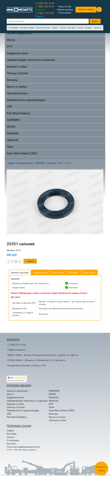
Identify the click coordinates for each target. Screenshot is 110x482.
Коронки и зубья (17, 66)
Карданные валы (17, 53)
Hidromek (12, 140)
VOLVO (11, 126)
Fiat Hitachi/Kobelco (18, 113)
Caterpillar (13, 133)
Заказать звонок (86, 9)
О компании (13, 27)
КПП (9, 46)
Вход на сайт (64, 6)
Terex (10, 146)
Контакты (97, 27)
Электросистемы (17, 93)
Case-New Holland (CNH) (22, 153)
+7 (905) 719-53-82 (44, 14)
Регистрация (65, 12)
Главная (11, 162)
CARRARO (13, 120)
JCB (9, 106)
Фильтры (12, 80)
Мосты (11, 40)
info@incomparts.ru (16, 349)
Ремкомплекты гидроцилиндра (26, 100)
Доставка (72, 27)
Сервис (55, 27)
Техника (63, 27)
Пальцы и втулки (17, 73)
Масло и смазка (17, 86)
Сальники (51, 162)
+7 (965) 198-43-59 (44, 8)
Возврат (88, 27)
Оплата (80, 27)
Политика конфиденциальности (23, 446)
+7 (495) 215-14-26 (44, 3)
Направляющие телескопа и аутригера (31, 60)
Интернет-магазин (27, 27)
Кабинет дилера (65, 9)
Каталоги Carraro (43, 27)
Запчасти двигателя (17, 390)
